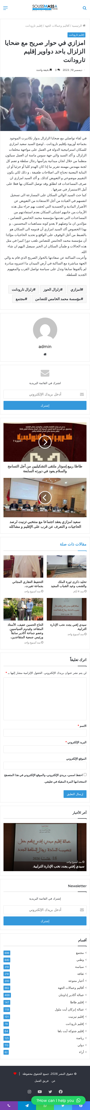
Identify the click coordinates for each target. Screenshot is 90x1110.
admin (45, 346)
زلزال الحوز (51, 289)
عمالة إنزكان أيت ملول (69, 1009)
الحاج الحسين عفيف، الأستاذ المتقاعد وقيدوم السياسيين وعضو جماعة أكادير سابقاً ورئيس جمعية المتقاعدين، (25, 631)
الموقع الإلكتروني (76, 758)
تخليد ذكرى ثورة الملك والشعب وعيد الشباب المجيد (69, 584)
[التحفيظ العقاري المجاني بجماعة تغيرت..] (23, 566)
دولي (81, 1045)
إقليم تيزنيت (76, 1016)
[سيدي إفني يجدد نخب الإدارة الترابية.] (67, 609)
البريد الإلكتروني (76, 742)
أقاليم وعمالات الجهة (57, 25)
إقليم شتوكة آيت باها (71, 1031)
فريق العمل (41, 1080)
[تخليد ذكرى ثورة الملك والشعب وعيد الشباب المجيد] (67, 566)
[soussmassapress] (45, 7)
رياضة (80, 1038)
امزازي (76, 289)
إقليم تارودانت (33, 25)
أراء (81, 1052)
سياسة (79, 966)
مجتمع (20, 299)
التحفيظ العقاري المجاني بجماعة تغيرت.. (27, 584)
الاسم (82, 725)
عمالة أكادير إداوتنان (71, 995)
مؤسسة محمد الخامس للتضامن (58, 299)
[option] (45, 847)
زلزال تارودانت (22, 289)
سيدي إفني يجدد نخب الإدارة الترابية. (58, 866)
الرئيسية (77, 25)
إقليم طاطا (77, 1002)
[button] (58, 1100)
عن (53, 1080)
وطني (80, 959)
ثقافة (80, 973)
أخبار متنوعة (76, 980)
